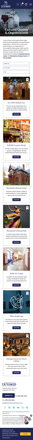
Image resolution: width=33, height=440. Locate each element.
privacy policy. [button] (6, 437)
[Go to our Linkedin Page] (14, 407)
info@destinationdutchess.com (12, 403)
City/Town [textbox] (7, 68)
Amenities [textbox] (6, 63)
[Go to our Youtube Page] (18, 407)
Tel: (21, 396)
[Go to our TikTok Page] (5, 407)
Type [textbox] (5, 72)
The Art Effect (7, 58)
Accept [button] (25, 434)
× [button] (31, 416)
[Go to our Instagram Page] (22, 407)
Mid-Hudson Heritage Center (18, 56)
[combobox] (16, 63)
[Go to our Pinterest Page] (9, 407)
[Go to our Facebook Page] (27, 407)
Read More (16, 114)
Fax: (8, 400)
